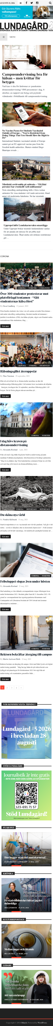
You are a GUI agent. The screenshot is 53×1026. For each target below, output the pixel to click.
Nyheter (33, 288)
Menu (13, 36)
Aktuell (22, 366)
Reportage (31, 509)
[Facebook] (26, 3)
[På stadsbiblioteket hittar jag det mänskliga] (26, 894)
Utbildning (45, 288)
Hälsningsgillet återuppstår (18, 371)
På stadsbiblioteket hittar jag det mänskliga (23, 901)
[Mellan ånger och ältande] (26, 940)
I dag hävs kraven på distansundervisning (14, 443)
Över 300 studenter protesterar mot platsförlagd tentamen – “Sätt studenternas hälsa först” (24, 297)
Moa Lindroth (10, 908)
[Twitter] (31, 3)
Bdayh (24, 1022)
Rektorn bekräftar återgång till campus (26, 654)
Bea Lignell (9, 953)
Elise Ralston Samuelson (16, 862)
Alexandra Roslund (10, 449)
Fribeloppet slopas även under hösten (25, 581)
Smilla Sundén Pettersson (16, 999)
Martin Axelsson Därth (11, 659)
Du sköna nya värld (12, 515)
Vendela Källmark (10, 519)
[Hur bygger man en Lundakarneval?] (26, 848)
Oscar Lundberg (9, 306)
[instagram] (37, 3)
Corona (22, 288)
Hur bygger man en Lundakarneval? (25, 857)
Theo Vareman (8, 376)
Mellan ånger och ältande (19, 949)
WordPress (42, 1022)
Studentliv (45, 366)
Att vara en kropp (14, 995)
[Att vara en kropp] (26, 986)
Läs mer (5, 326)
